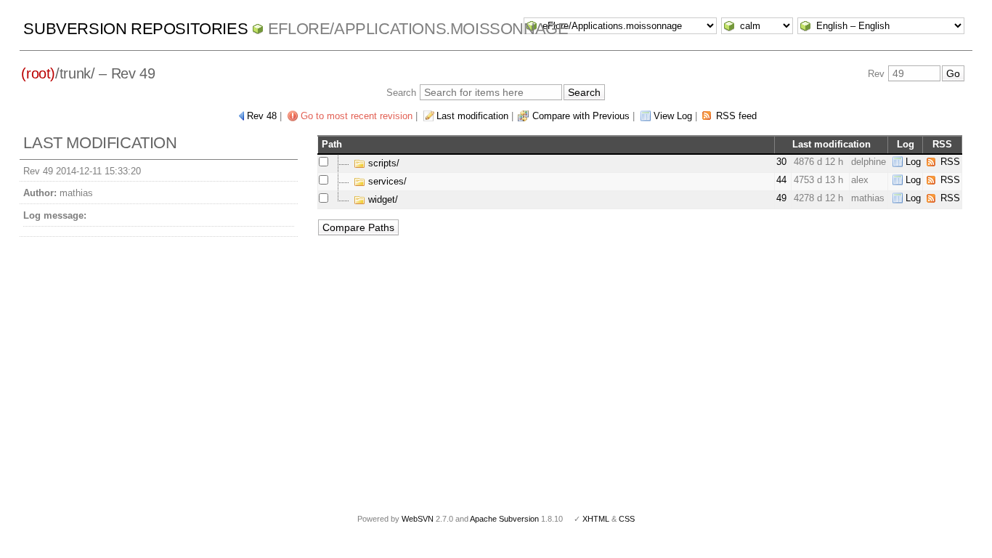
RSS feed (736, 115)
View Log (673, 115)
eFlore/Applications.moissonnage (418, 29)
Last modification (472, 115)
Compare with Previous (581, 115)
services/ (386, 181)
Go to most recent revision (356, 115)
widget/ (381, 199)
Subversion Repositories (135, 29)
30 (781, 161)
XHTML (595, 518)
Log (913, 161)
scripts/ (382, 163)
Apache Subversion (504, 518)
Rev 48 (262, 115)
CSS (627, 518)
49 (781, 198)
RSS (950, 161)
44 (781, 179)
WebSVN (418, 518)
